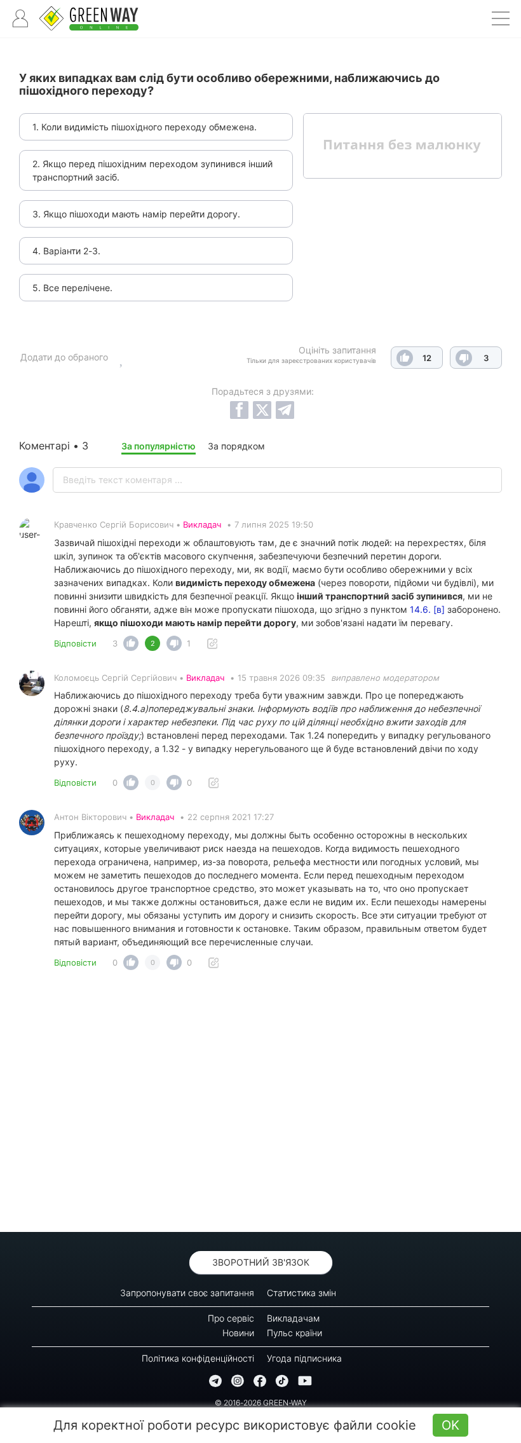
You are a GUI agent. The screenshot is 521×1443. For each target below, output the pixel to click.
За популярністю (158, 446)
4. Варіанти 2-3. (66, 250)
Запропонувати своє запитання (187, 1292)
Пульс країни (294, 1332)
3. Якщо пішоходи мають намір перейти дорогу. (136, 214)
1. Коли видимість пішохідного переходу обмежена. (144, 126)
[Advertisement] (260, 1105)
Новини (238, 1332)
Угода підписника (304, 1358)
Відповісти (75, 643)
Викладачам (293, 1318)
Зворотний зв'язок (260, 1262)
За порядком (236, 446)
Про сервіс (231, 1318)
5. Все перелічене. (72, 287)
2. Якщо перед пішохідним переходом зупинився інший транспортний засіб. (152, 170)
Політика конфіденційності (198, 1358)
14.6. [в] (427, 609)
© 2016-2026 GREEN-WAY (261, 1402)
